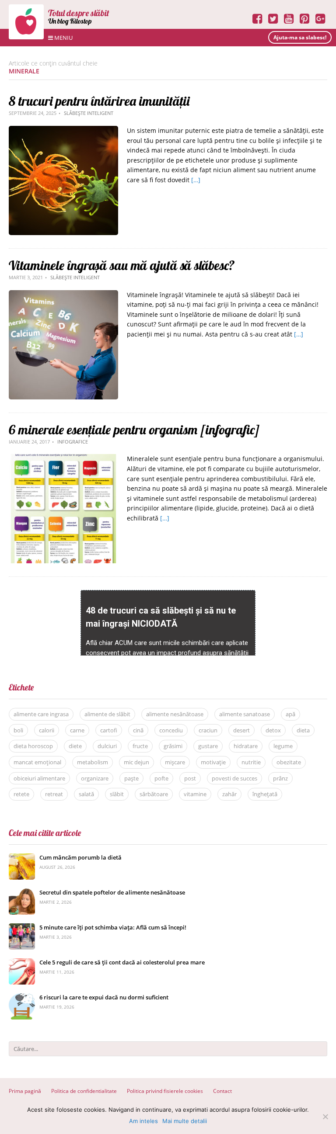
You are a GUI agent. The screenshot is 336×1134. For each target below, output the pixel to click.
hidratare (246, 746)
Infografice (72, 441)
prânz (280, 778)
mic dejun (136, 762)
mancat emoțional (37, 762)
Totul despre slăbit (78, 12)
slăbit (117, 794)
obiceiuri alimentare (39, 778)
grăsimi (173, 746)
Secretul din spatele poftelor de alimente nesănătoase (112, 892)
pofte (161, 778)
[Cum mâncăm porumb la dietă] (22, 858)
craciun (208, 730)
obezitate (288, 762)
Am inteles (143, 1120)
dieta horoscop (33, 746)
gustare (208, 746)
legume (283, 746)
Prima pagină (25, 1091)
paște (131, 778)
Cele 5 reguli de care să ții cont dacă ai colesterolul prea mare (122, 962)
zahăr (229, 794)
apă (290, 714)
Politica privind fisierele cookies (165, 1091)
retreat (54, 794)
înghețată (264, 794)
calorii (46, 730)
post (190, 778)
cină (138, 730)
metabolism (92, 762)
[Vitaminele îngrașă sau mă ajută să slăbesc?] (63, 295)
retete (21, 794)
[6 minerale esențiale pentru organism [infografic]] (63, 458)
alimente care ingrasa (41, 714)
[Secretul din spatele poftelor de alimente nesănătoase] (22, 893)
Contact (222, 1091)
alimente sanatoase (244, 714)
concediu (171, 730)
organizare (94, 778)
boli (18, 730)
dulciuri (107, 746)
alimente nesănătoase (174, 714)
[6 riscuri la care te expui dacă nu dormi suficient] (22, 998)
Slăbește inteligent (88, 113)
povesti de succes (234, 778)
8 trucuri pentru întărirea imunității (99, 101)
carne (77, 730)
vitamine (195, 794)
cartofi (108, 730)
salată (86, 794)
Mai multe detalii (184, 1120)
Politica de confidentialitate (84, 1091)
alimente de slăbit (107, 714)
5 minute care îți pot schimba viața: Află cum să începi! (112, 927)
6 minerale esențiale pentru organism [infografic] (134, 429)
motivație (213, 762)
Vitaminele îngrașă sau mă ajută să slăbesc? (121, 265)
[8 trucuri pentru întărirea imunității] (63, 130)
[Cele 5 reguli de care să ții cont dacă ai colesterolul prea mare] (22, 963)
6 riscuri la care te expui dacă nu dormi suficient (103, 997)
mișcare (175, 762)
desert (241, 730)
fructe (140, 746)
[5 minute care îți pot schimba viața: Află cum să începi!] (22, 928)
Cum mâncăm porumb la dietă (80, 857)
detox (273, 730)
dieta (303, 730)
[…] (195, 180)
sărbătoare (154, 794)
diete (75, 746)
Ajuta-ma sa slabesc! (299, 37)
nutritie (251, 762)
